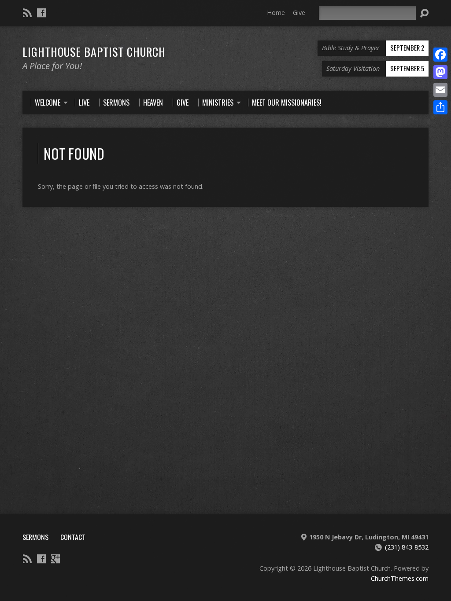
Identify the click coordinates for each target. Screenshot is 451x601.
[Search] (424, 13)
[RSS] (27, 12)
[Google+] (55, 558)
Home (276, 12)
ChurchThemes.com (400, 578)
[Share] (440, 107)
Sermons (35, 536)
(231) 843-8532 (407, 547)
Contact (72, 536)
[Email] (440, 90)
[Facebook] (41, 12)
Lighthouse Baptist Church (94, 51)
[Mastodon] (440, 72)
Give (299, 12)
